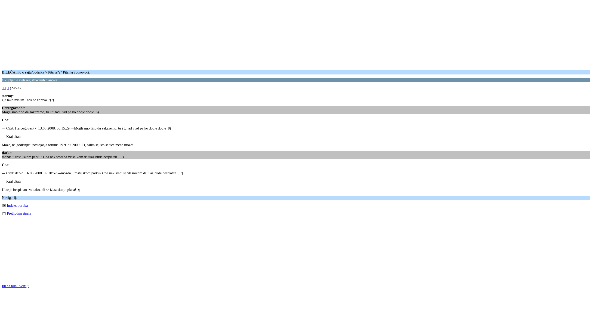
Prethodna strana (19, 213)
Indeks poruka (17, 205)
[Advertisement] (140, 34)
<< (4, 88)
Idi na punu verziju (15, 286)
